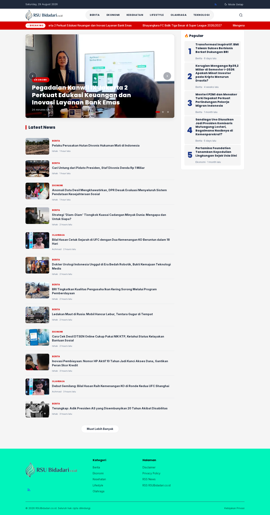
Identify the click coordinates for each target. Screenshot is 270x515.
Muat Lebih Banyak (100, 428)
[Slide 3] (168, 112)
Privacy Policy (151, 473)
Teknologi (201, 15)
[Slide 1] (157, 112)
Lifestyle (157, 15)
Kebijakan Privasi (234, 508)
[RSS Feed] (215, 4)
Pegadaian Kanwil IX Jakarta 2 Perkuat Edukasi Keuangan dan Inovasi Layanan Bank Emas (71, 25)
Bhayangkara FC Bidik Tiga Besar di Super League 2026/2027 (178, 25)
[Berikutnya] (167, 76)
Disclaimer (149, 467)
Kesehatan (135, 15)
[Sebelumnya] (33, 76)
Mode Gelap (235, 4)
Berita (95, 15)
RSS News (149, 479)
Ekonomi (113, 15)
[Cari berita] (241, 15)
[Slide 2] (162, 112)
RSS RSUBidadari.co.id (157, 485)
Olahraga (179, 15)
